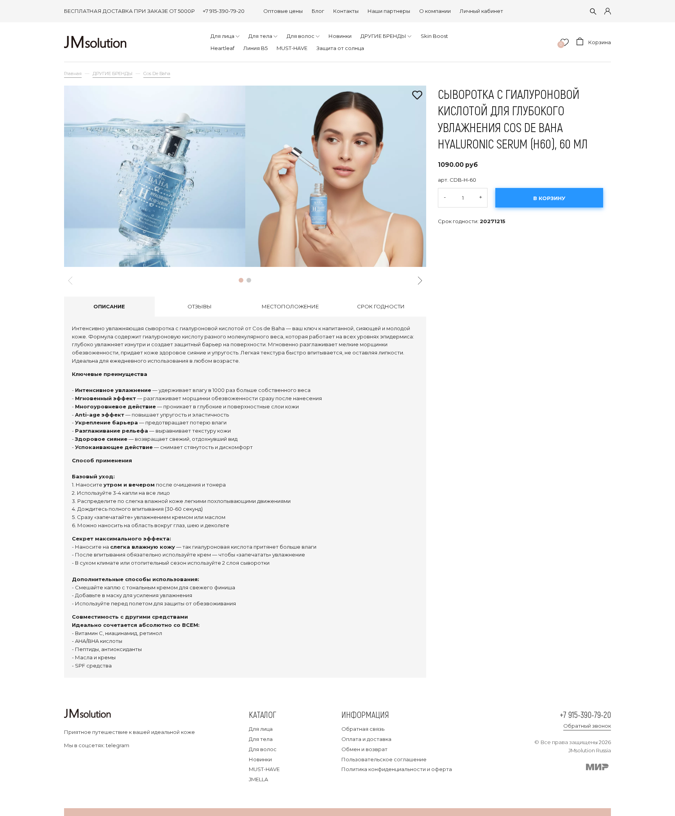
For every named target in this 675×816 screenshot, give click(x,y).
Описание (109, 306)
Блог (318, 11)
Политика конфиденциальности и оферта (396, 769)
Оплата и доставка (366, 739)
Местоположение (290, 306)
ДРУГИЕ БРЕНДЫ (112, 73)
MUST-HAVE (264, 769)
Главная (73, 73)
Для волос (263, 749)
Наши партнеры (389, 11)
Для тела (261, 739)
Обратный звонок (587, 726)
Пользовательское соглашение (384, 759)
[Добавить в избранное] (417, 96)
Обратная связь (362, 729)
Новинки (260, 759)
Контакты (346, 11)
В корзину (549, 198)
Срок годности (381, 306)
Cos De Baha (156, 73)
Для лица (261, 729)
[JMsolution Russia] (95, 42)
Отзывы (200, 306)
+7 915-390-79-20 (224, 11)
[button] (241, 280)
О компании (435, 11)
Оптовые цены (283, 11)
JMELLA (258, 779)
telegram (117, 745)
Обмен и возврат (364, 749)
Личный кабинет (481, 11)
